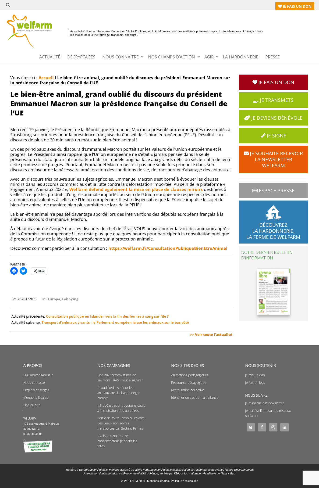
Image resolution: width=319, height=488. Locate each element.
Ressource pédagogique (188, 382)
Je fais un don (255, 375)
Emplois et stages (36, 390)
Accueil (46, 77)
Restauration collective (187, 390)
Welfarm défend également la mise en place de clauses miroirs (136, 189)
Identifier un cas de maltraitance (194, 397)
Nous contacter (34, 382)
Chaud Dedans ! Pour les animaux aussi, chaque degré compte (118, 393)
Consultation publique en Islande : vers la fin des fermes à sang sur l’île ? (107, 316)
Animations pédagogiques (190, 375)
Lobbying (70, 299)
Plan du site (31, 405)
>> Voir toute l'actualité (211, 334)
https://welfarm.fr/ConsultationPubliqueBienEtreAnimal (167, 248)
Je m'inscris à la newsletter (264, 403)
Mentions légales (35, 397)
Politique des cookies (184, 481)
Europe (54, 299)
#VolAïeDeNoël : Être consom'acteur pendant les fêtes (117, 441)
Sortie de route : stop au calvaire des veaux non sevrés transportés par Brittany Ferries (121, 423)
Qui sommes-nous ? (38, 375)
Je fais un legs (255, 382)
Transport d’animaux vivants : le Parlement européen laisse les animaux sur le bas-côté (115, 322)
